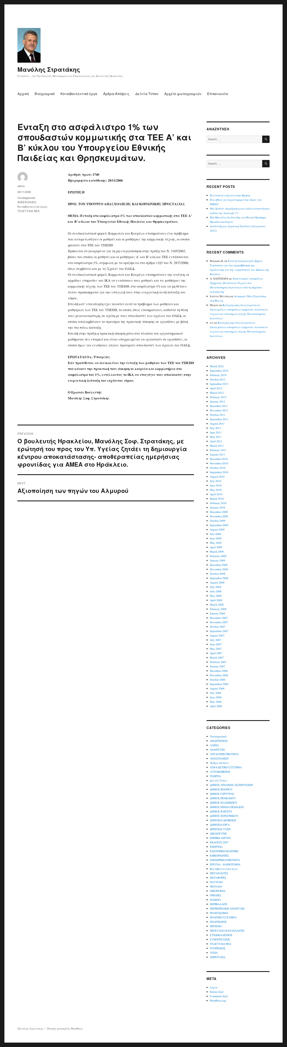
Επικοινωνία (217, 93)
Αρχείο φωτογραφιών (182, 93)
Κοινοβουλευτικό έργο (79, 93)
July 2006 (215, 693)
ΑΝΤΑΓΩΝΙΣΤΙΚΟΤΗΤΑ (224, 754)
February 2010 (218, 503)
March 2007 (217, 657)
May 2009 (216, 543)
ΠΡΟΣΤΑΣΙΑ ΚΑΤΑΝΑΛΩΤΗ (227, 930)
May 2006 (216, 702)
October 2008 (217, 574)
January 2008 (217, 613)
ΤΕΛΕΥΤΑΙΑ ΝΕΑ (28, 211)
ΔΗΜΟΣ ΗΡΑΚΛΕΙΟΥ (223, 798)
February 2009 (218, 556)
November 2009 (219, 516)
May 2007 (216, 649)
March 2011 (217, 446)
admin (21, 186)
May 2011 (216, 437)
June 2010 (216, 485)
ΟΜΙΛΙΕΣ (215, 895)
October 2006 (217, 679)
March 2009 (217, 551)
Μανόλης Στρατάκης (48, 69)
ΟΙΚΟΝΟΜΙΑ (217, 891)
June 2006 (216, 697)
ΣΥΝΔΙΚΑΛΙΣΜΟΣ (221, 935)
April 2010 (216, 494)
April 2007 (216, 653)
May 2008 (216, 596)
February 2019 (218, 375)
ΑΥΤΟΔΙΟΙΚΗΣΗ (220, 772)
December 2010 (219, 459)
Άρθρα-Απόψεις (116, 93)
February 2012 (218, 397)
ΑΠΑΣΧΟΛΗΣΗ (26, 202)
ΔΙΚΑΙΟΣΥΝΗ (218, 833)
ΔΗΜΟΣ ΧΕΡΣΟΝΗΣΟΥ (224, 816)
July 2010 (215, 481)
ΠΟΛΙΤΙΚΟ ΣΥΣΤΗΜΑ (223, 917)
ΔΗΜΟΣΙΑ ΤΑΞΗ (220, 829)
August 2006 (217, 688)
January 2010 (217, 507)
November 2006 (219, 675)
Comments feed (219, 996)
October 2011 (217, 415)
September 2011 (219, 419)
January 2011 (217, 454)
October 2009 (217, 521)
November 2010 (219, 463)
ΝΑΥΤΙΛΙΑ (216, 882)
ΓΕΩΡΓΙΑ (215, 776)
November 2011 (219, 410)
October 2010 (217, 468)
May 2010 (216, 490)
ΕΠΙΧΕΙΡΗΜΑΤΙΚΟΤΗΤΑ (225, 860)
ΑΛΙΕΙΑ (214, 745)
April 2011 (216, 441)
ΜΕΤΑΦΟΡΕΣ (218, 877)
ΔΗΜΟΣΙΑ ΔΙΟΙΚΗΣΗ (223, 820)
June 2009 (216, 538)
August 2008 (217, 582)
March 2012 (217, 393)
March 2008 (217, 604)
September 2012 (219, 384)
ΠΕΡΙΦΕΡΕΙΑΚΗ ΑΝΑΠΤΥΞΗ (227, 908)
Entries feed (216, 992)
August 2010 (217, 476)
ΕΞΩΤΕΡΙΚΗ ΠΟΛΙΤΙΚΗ (224, 851)
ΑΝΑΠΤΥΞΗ (217, 749)
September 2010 (219, 472)
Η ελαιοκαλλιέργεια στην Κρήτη (230, 195)
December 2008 (219, 565)
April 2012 (216, 388)
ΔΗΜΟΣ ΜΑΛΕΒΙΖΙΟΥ (223, 802)
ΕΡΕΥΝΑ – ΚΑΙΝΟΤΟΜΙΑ (225, 864)
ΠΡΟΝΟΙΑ (216, 926)
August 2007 (217, 635)
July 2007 (215, 640)
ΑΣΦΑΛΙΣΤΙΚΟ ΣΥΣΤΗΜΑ (226, 767)
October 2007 (217, 626)
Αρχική (23, 93)
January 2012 (217, 401)
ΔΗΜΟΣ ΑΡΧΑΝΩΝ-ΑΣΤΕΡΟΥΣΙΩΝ (231, 785)
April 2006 (216, 706)
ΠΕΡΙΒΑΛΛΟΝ (218, 904)
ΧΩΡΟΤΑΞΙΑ (217, 957)
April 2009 (216, 547)
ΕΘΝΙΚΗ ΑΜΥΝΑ (220, 838)
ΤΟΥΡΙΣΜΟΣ (217, 948)
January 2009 (217, 560)
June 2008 (216, 591)
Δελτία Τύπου (146, 93)
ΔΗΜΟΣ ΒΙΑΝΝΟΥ (221, 789)
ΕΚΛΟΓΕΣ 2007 (219, 842)
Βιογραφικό (45, 93)
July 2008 (215, 587)
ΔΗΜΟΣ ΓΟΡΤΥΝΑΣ (222, 794)
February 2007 (218, 662)
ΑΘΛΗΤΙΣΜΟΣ (219, 741)
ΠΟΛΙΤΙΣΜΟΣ (218, 922)
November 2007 (219, 622)
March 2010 (217, 498)
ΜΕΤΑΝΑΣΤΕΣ (219, 873)
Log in (213, 987)
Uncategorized (26, 198)
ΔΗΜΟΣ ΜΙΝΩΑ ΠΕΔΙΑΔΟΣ (227, 807)
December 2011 (219, 406)
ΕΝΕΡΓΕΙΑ (216, 847)
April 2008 (216, 600)
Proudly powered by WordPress (65, 1028)
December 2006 (219, 671)
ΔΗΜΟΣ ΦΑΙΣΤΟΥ (221, 811)
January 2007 (217, 666)
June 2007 (216, 644)
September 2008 (219, 578)
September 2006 (219, 684)
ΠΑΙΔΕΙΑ (215, 900)
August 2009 (217, 529)
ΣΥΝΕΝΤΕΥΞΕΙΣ (220, 939)
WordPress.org (218, 1000)
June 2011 (216, 432)
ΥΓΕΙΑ (214, 953)
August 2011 (217, 423)
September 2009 (219, 525)
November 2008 (219, 569)
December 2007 (219, 618)
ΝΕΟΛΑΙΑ (216, 886)
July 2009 (215, 534)
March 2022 (217, 366)
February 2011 (218, 450)
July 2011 (215, 428)
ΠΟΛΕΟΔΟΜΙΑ (219, 913)
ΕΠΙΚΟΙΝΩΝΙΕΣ (219, 855)
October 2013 (217, 379)
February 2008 (218, 609)
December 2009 (219, 512)
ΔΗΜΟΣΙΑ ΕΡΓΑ (220, 825)
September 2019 (219, 370)
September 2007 (219, 631)
